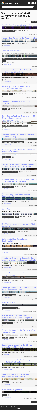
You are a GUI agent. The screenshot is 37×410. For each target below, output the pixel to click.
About (18, 407)
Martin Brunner (7, 384)
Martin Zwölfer (7, 64)
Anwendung (5, 382)
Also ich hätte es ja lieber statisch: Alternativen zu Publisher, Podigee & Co (18, 317)
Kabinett (13, 201)
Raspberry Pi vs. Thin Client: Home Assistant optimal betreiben (16, 88)
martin (5, 33)
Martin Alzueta (7, 129)
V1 (9, 108)
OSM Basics (5, 186)
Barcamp (5, 323)
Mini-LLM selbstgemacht (12, 390)
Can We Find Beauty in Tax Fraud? (16, 25)
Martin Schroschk (8, 111)
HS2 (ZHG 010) (19, 142)
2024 (9, 352)
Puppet (4, 308)
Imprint (27, 407)
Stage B (4, 352)
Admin (4, 265)
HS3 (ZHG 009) (23, 125)
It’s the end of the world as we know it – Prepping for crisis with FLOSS (19, 58)
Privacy (32, 407)
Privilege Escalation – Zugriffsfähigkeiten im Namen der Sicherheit (19, 71)
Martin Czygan (7, 282)
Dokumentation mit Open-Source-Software (16, 102)
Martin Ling (6, 354)
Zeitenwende (6, 201)
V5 (9, 280)
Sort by (27, 21)
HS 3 (16, 217)
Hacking (5, 231)
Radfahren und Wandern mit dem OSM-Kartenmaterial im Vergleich (18, 376)
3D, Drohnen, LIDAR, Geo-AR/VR (10, 125)
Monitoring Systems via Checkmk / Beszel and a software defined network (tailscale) (19, 259)
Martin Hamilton (8, 234)
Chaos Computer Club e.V (9, 407)
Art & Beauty (6, 30)
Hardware (5, 94)
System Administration (8, 217)
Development (6, 43)
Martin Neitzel (7, 397)
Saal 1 (12, 30)
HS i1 (10, 94)
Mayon (12, 186)
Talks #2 (9, 157)
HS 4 (4, 61)
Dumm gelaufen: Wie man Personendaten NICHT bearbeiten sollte (19, 289)
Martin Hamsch (7, 203)
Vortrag (4, 108)
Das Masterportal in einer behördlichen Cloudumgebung (18, 136)
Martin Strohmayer (8, 96)
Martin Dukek (7, 81)
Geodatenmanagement (8, 142)
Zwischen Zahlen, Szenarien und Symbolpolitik (15, 240)
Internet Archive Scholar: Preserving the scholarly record (18, 274)
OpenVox (6, 209)
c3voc (18, 408)
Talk (4, 157)
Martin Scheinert (8, 144)
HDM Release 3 (8, 303)
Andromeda (11, 231)
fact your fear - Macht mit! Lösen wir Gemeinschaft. (17, 195)
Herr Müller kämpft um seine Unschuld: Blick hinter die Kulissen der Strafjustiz (18, 165)
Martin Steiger (7, 174)
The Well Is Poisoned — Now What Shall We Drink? (18, 225)
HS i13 (9, 265)
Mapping (11, 337)
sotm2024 (5, 337)
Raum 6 (10, 323)
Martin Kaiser (7, 45)
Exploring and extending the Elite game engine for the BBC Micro (18, 346)
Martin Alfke (7, 219)
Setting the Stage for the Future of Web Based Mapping (18, 331)
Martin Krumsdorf (8, 325)
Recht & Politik (6, 172)
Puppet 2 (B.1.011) (12, 308)
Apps (22, 407)
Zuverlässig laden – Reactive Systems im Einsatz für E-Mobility (18, 151)
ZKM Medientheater (22, 77)
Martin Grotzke (7, 159)
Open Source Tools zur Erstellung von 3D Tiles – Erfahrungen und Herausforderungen (18, 118)
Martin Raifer (7, 189)
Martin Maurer (7, 267)
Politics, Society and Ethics (9, 77)
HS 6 (12, 43)
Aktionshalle (15, 172)
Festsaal (14, 295)
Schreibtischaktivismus (11, 51)
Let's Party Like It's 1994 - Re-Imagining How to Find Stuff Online (18, 361)
